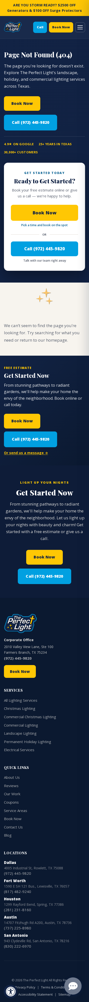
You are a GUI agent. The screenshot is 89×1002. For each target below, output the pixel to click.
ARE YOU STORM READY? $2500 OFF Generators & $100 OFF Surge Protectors (44, 8)
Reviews (11, 785)
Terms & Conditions (55, 987)
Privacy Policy (25, 987)
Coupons (11, 802)
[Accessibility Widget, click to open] (10, 991)
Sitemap (64, 994)
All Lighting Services (20, 700)
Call (40, 27)
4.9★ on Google (19, 144)
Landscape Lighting (20, 733)
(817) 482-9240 (17, 891)
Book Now (61, 27)
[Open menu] (80, 27)
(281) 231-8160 (17, 909)
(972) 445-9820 (18, 658)
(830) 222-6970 (17, 946)
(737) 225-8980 (17, 927)
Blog (8, 835)
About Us (12, 777)
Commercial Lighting (21, 725)
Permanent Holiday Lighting (27, 741)
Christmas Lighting (19, 708)
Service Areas (15, 810)
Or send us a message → (26, 452)
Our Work (12, 793)
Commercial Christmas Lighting (30, 716)
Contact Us (13, 827)
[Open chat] (73, 986)
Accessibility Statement (35, 994)
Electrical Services (19, 749)
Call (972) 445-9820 (30, 122)
